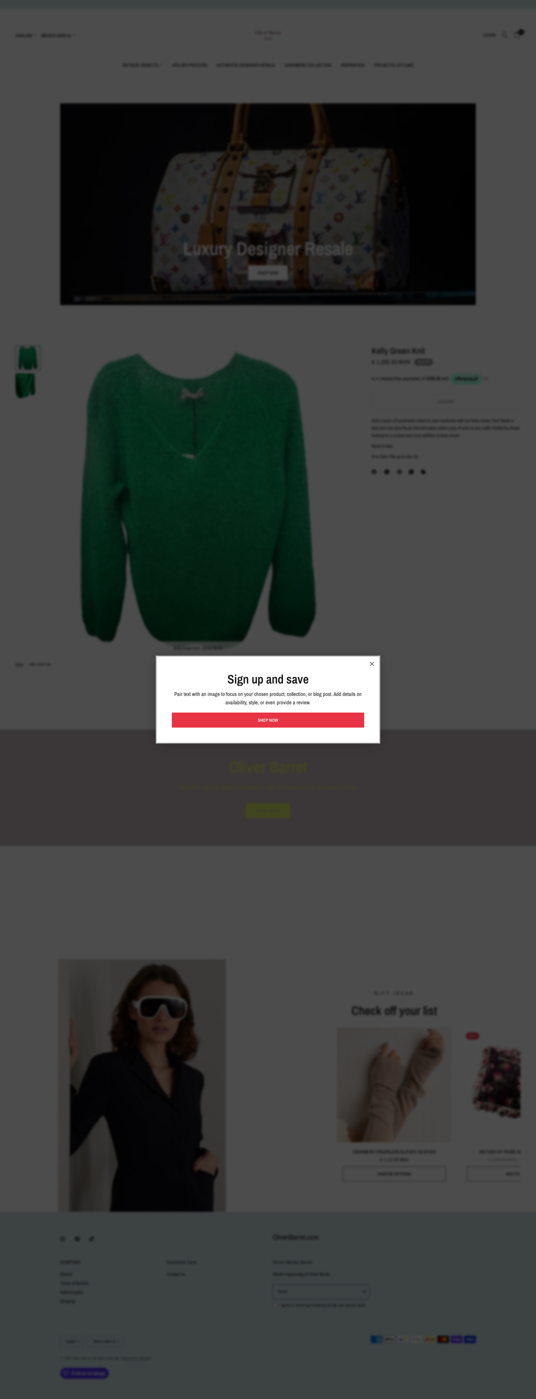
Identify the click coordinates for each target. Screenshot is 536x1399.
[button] (268, 720)
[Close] (372, 663)
